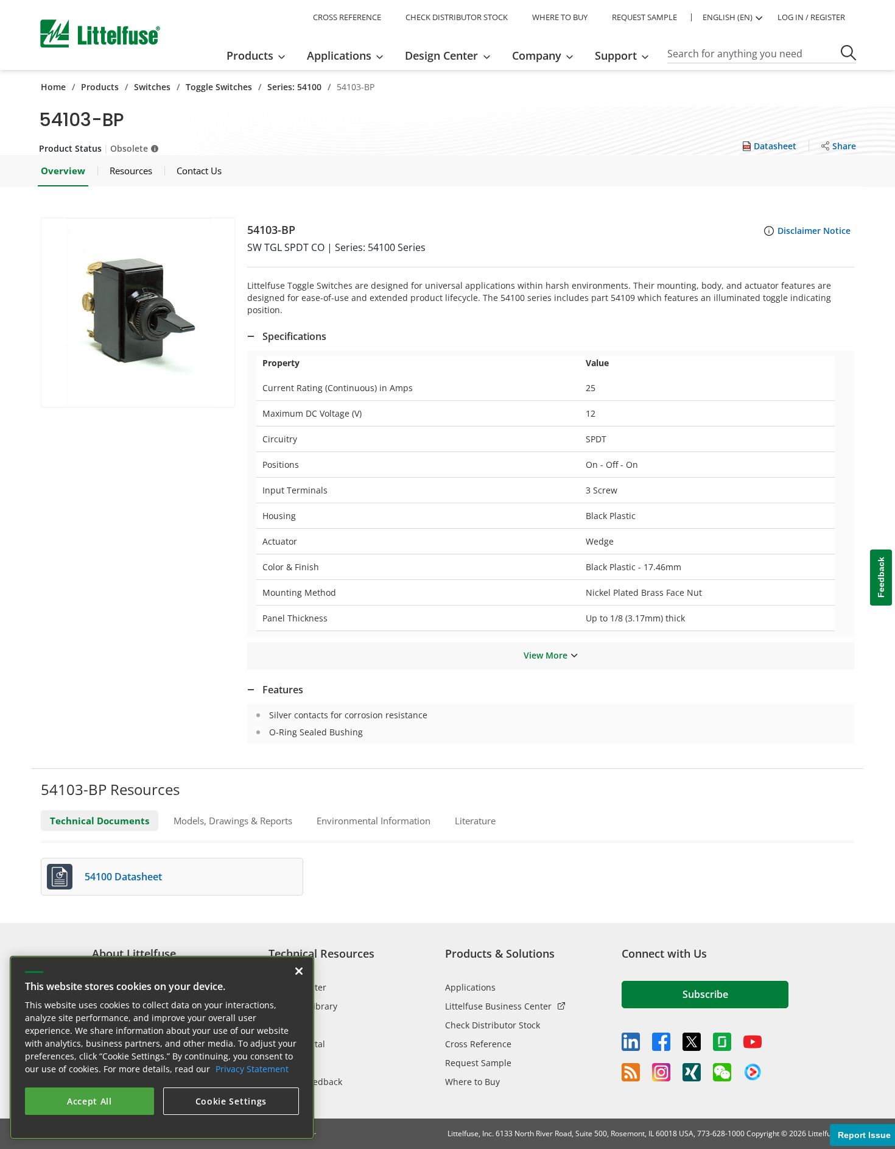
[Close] (299, 971)
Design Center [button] (441, 55)
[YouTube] (752, 1042)
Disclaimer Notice (814, 230)
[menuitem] (259, 55)
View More (545, 655)
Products (100, 87)
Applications (470, 987)
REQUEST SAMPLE (644, 17)
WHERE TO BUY (560, 17)
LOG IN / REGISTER (811, 17)
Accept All (89, 1101)
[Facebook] (661, 1042)
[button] (137, 312)
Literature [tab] (475, 821)
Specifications (294, 336)
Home (53, 87)
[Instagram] (661, 1072)
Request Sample (478, 1063)
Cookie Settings (231, 1101)
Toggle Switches (219, 87)
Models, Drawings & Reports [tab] (233, 821)
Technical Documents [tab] (99, 821)
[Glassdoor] (722, 1042)
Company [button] (536, 55)
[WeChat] (722, 1072)
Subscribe (705, 994)
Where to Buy (472, 1081)
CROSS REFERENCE (347, 17)
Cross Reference (478, 1044)
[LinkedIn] (631, 1042)
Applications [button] (339, 55)
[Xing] (692, 1072)
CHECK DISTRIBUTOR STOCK (456, 17)
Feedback (881, 577)
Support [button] (616, 55)
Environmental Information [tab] (373, 821)
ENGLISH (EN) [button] (728, 17)
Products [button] (249, 55)
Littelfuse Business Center (498, 1006)
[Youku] (752, 1072)
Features (282, 689)
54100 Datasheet (123, 876)
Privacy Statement (252, 1069)
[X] (692, 1042)
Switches (152, 87)
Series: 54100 (294, 87)
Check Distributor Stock (492, 1025)
